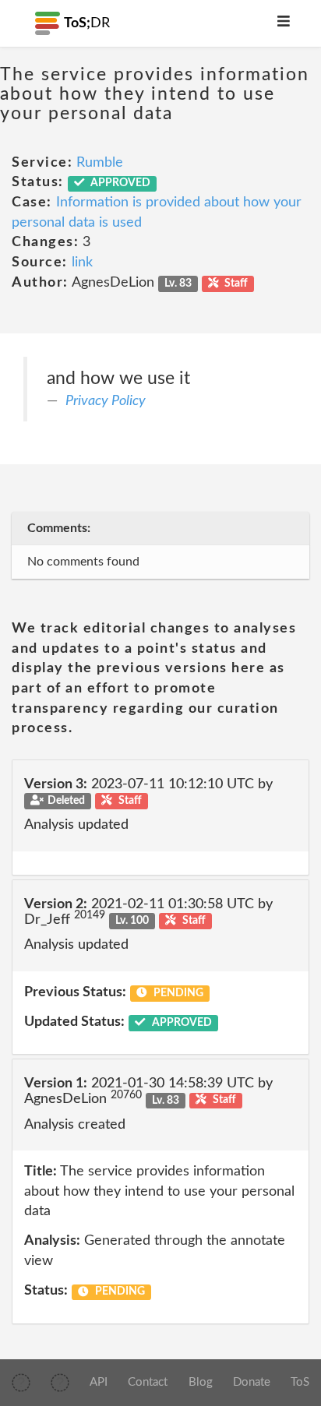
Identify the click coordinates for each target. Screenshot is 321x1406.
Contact (148, 1382)
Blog (201, 1382)
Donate (251, 1382)
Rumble (99, 163)
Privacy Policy (105, 401)
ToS (300, 1382)
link (82, 262)
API (99, 1382)
